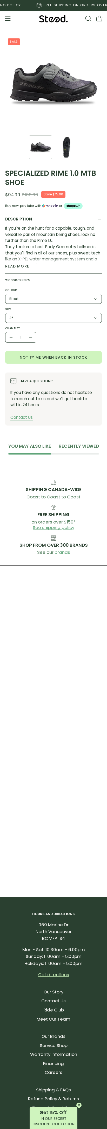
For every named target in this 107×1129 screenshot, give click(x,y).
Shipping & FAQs (53, 1090)
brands (62, 552)
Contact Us (21, 417)
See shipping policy (53, 527)
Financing (53, 1063)
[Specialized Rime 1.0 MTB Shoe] (40, 147)
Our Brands (53, 1036)
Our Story (53, 992)
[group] (53, 5)
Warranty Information (53, 1054)
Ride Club (53, 1010)
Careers (53, 1072)
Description (18, 219)
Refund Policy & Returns (53, 1099)
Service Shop (54, 1045)
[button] (87, 18)
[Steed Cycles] (53, 18)
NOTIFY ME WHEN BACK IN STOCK (53, 357)
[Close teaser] (79, 1105)
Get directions (53, 974)
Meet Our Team (53, 1019)
